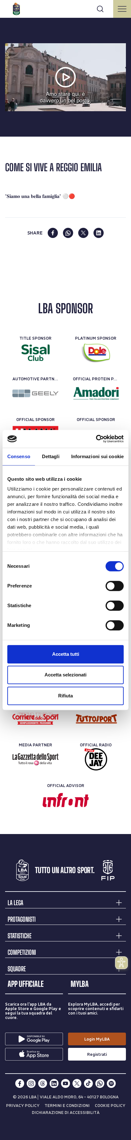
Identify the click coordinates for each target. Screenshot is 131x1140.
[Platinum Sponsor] (96, 353)
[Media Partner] (35, 719)
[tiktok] (88, 1083)
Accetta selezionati (65, 674)
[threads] (42, 1083)
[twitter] (83, 233)
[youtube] (65, 1083)
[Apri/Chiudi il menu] (122, 9)
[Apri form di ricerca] (100, 9)
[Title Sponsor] (35, 353)
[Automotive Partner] (35, 393)
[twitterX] (76, 1083)
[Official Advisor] (66, 800)
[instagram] (31, 1083)
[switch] (115, 586)
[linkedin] (98, 233)
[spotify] (111, 1083)
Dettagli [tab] (50, 456)
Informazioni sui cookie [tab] (97, 456)
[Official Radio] (96, 759)
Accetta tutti (65, 654)
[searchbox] (65, 8)
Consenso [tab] (18, 456)
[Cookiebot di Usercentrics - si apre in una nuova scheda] (96, 439)
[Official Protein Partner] (96, 393)
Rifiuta (65, 695)
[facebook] (53, 233)
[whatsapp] (68, 233)
